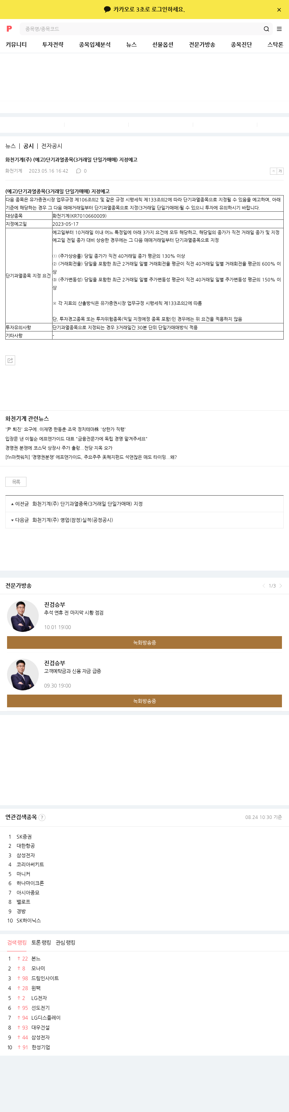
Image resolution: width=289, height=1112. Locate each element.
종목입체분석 (95, 44)
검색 (266, 29)
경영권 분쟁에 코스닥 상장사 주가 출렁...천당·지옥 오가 (58, 448)
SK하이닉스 (29, 920)
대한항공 (26, 846)
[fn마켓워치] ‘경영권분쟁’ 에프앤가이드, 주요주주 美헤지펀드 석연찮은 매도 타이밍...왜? (91, 457)
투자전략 (52, 44)
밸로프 (23, 902)
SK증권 (24, 836)
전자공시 (51, 146)
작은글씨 (273, 171)
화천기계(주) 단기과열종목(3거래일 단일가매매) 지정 (87, 503)
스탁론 (275, 44)
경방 (21, 911)
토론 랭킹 (41, 942)
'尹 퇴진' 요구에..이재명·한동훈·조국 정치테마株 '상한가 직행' (65, 429)
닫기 (279, 9)
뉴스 (131, 44)
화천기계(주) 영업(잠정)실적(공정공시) (72, 519)
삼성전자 (26, 855)
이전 (264, 586)
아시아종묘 (28, 892)
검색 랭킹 (16, 942)
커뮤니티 (16, 44)
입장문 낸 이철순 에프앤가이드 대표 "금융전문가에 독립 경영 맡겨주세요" (76, 438)
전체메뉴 (282, 29)
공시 (28, 146)
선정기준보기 (41, 817)
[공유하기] (10, 360)
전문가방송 (202, 44)
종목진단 (241, 44)
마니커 (23, 874)
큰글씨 (280, 171)
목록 (16, 482)
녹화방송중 (144, 642)
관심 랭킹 (65, 942)
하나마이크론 (30, 883)
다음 (280, 586)
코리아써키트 (30, 864)
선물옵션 (162, 44)
